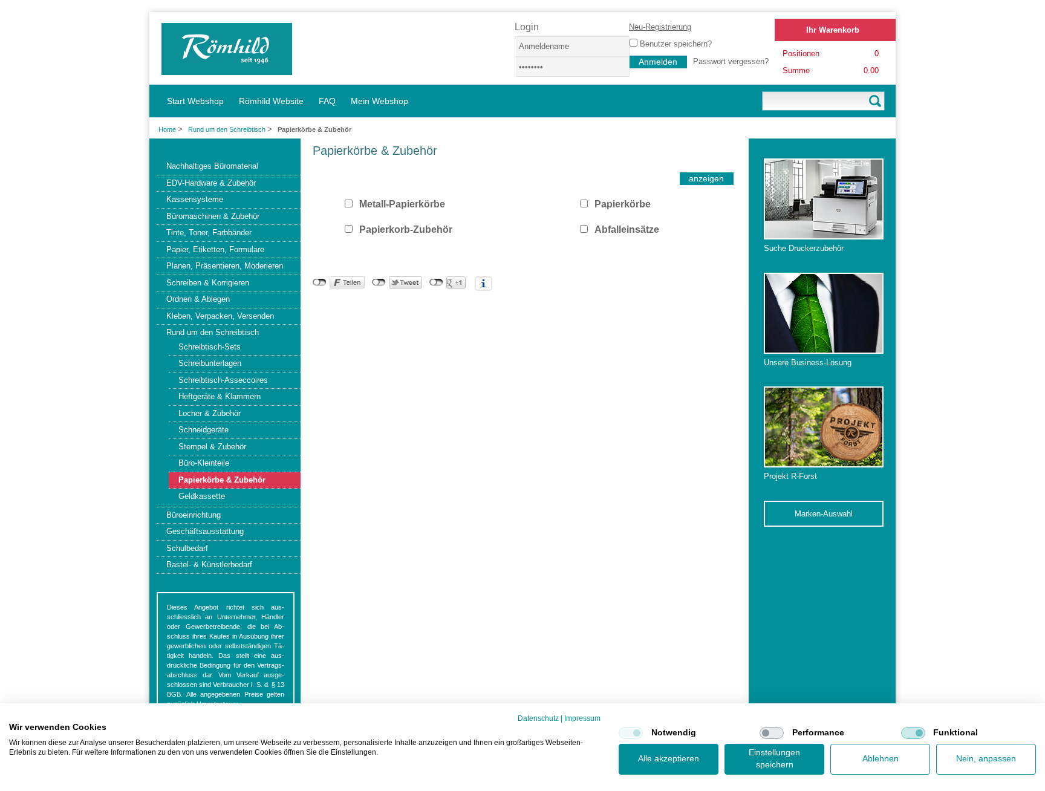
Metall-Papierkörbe (402, 204)
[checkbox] (631, 733)
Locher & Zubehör (209, 413)
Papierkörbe (622, 204)
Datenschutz (538, 718)
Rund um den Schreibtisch (227, 129)
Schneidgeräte (203, 429)
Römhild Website (271, 101)
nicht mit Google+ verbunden (436, 282)
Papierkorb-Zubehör (405, 229)
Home (167, 129)
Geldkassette (201, 496)
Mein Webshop (379, 101)
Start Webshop (195, 101)
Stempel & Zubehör (212, 446)
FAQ (327, 101)
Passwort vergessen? (731, 61)
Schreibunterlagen (209, 363)
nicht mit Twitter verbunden (379, 282)
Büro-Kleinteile (203, 462)
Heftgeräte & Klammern (219, 396)
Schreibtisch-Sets (209, 346)
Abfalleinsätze (626, 229)
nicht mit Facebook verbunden (320, 282)
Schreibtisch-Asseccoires (223, 380)
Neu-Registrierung (660, 26)
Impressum (582, 718)
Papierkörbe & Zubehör (221, 479)
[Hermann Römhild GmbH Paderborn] (226, 69)
